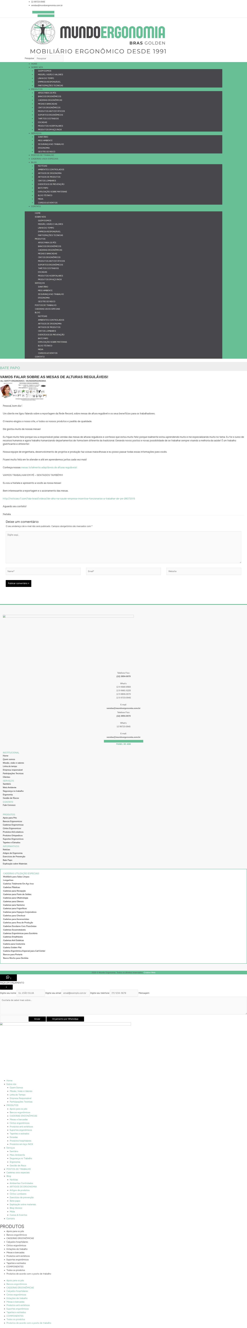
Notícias (42, 166)
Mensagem (144, 993)
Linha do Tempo (46, 78)
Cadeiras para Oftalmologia (15, 898)
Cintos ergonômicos (49, 107)
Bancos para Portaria (12, 954)
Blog (34, 162)
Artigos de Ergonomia (12, 853)
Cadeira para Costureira (14, 944)
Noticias (6, 849)
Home (34, 64)
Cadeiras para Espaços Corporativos (19, 912)
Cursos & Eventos (47, 203)
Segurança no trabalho (13, 791)
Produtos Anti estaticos (13, 832)
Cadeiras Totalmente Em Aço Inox (18, 884)
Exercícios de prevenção (51, 184)
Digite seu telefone (99, 993)
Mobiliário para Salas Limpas (16, 877)
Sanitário (43, 137)
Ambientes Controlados (51, 169)
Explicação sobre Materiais (15, 863)
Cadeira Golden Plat (12, 947)
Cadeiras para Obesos (13, 901)
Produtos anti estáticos (51, 111)
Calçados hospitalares (17, 1242)
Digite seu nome (8, 993)
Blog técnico (45, 195)
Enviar (37, 1019)
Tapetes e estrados (48, 118)
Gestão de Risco (46, 151)
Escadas (42, 122)
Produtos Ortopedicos (13, 835)
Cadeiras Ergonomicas (13, 825)
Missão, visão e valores (13, 763)
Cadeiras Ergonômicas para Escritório (20, 933)
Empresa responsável (13, 770)
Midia (40, 199)
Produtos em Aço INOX (50, 129)
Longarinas (8, 880)
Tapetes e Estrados (11, 842)
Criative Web (149, 972)
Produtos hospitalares (50, 126)
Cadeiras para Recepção (14, 891)
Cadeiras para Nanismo (14, 905)
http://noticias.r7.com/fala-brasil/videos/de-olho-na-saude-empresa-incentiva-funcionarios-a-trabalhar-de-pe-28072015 (69, 498)
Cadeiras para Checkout (14, 915)
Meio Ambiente (45, 140)
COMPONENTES (14, 1266)
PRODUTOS (36, 89)
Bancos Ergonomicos (12, 821)
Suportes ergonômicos (50, 115)
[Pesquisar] (69, 59)
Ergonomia (44, 148)
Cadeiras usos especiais (44, 159)
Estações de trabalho (17, 1249)
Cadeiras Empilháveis (13, 937)
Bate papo (43, 188)
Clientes (6, 777)
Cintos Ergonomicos (12, 828)
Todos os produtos (15, 1270)
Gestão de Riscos (11, 798)
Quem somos (9, 759)
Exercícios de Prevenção (14, 856)
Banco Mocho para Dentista (15, 958)
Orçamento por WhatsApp (65, 1019)
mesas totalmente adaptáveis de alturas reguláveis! (49, 467)
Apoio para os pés (47, 93)
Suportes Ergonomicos (13, 839)
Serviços (36, 133)
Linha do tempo (10, 766)
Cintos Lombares (47, 180)
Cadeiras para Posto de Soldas (17, 894)
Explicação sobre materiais (52, 191)
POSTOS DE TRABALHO (42, 155)
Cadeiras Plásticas (11, 887)
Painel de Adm (123, 744)
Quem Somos (44, 71)
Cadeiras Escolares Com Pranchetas (19, 926)
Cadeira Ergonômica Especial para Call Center (24, 951)
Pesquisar (29, 58)
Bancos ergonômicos (49, 96)
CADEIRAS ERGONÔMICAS (50, 100)
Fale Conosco (9, 805)
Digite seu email (53, 993)
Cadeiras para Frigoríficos (15, 908)
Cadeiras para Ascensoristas (16, 919)
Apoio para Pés (10, 818)
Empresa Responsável (49, 82)
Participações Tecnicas (50, 85)
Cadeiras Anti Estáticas (13, 940)
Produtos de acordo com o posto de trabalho (28, 1274)
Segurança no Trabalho (51, 144)
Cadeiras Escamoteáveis (14, 930)
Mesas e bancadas (47, 104)
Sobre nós (37, 67)
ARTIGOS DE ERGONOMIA (49, 173)
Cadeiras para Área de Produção (18, 922)
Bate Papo (7, 860)
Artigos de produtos (49, 177)
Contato (36, 206)
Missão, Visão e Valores (50, 74)
